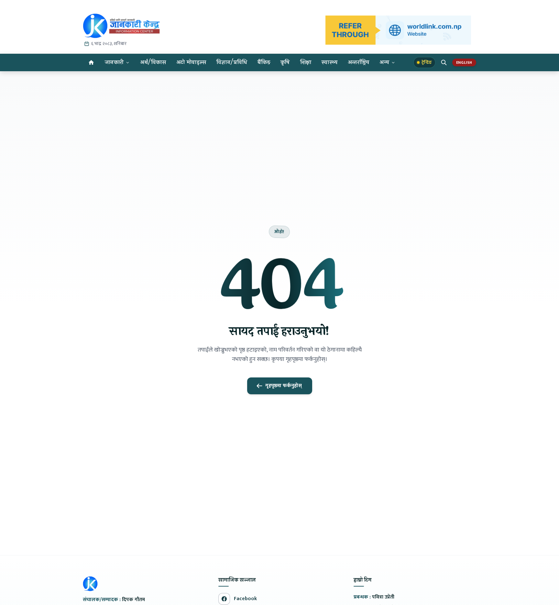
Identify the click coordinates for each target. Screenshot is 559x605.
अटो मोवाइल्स (191, 62)
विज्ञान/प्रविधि (231, 62)
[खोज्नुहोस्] (444, 62)
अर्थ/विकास (153, 62)
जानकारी (114, 62)
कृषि (285, 62)
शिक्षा (306, 62)
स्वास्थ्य (329, 62)
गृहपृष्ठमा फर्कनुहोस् (283, 385)
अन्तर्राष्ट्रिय (358, 62)
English (464, 62)
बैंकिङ (264, 62)
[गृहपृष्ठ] (91, 62)
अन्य (384, 62)
